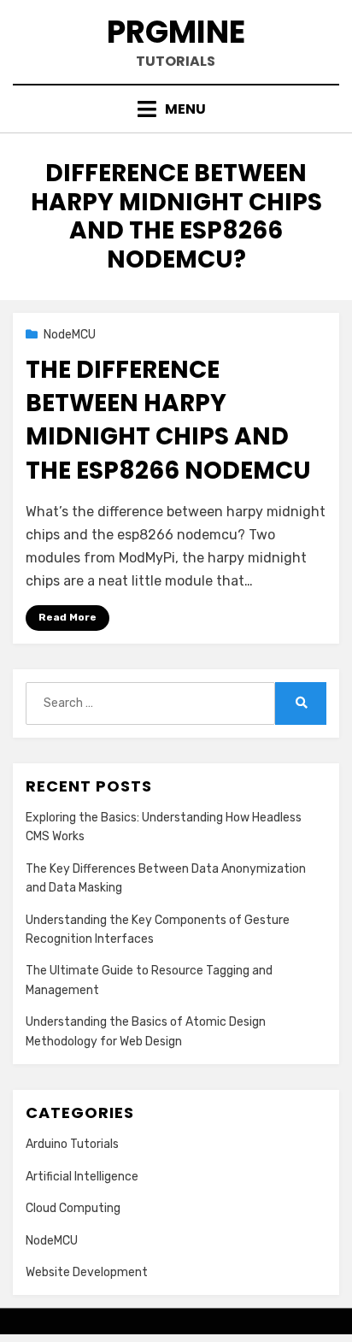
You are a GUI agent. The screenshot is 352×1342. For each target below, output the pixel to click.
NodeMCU (70, 334)
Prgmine (176, 32)
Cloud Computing (73, 1208)
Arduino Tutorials (72, 1144)
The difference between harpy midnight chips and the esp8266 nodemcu (168, 420)
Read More (67, 617)
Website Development (87, 1272)
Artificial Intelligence (82, 1176)
